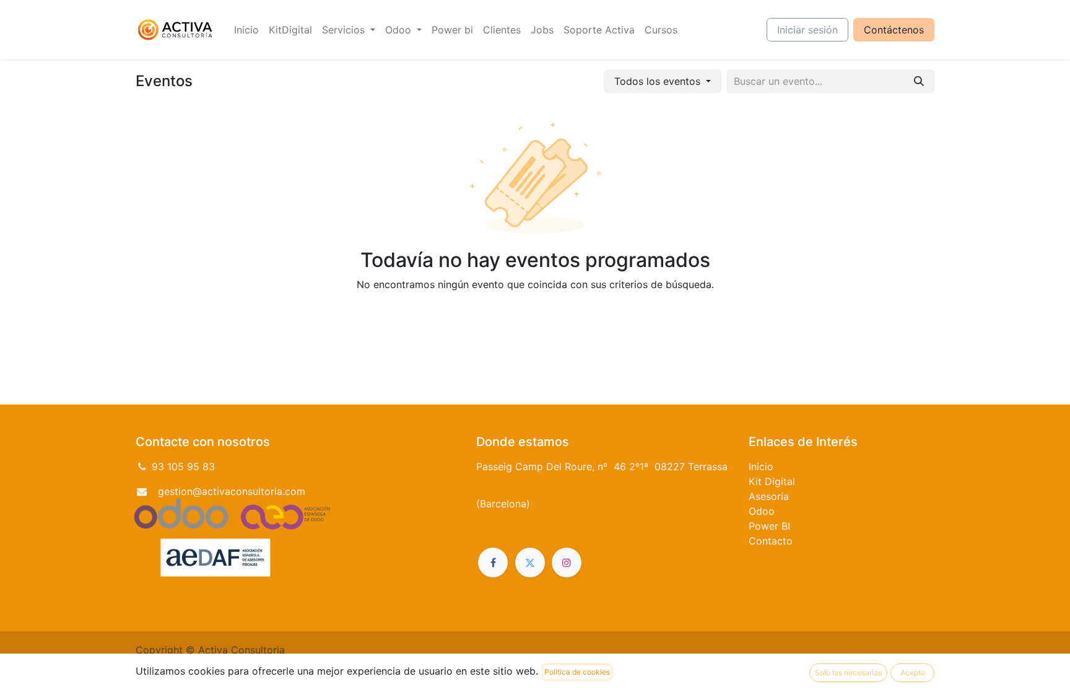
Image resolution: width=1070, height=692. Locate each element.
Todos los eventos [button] (658, 81)
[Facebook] (493, 562)
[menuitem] (246, 29)
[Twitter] (530, 562)
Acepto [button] (912, 672)
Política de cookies (577, 672)
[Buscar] (918, 81)
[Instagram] (566, 562)
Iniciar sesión (807, 30)
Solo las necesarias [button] (848, 672)
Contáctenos (894, 30)
